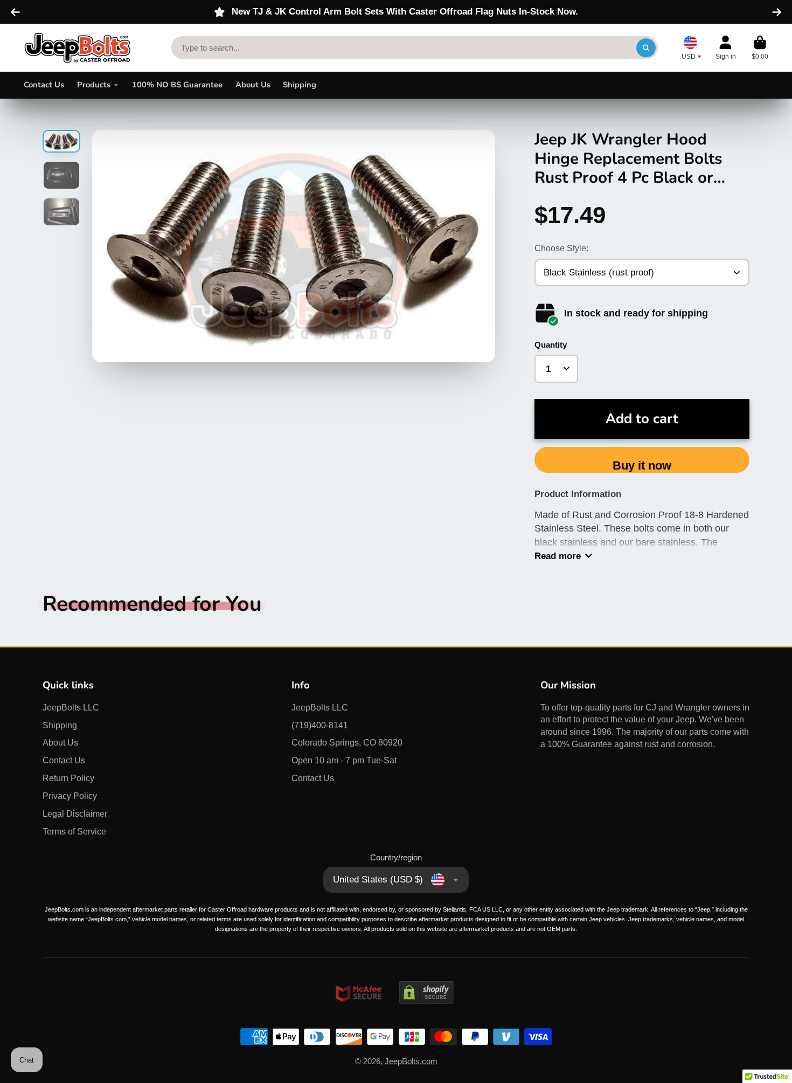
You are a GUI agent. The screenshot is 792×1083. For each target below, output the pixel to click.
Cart (760, 48)
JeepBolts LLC (71, 707)
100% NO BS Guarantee (177, 84)
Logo (77, 47)
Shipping (299, 84)
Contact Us (44, 84)
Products (93, 84)
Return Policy (68, 778)
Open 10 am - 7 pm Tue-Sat (344, 760)
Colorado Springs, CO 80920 (346, 742)
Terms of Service (74, 831)
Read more (557, 556)
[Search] (645, 47)
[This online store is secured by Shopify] (427, 1014)
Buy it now (642, 465)
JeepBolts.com (411, 1061)
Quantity (550, 345)
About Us (252, 84)
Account (725, 48)
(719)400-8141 (319, 725)
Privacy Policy (70, 796)
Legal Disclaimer (75, 813)
